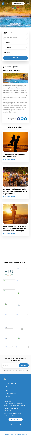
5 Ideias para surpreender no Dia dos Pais (14, 155)
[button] (28, 3)
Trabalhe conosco (11, 393)
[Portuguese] (15, 8)
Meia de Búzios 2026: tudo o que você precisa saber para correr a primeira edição (15, 228)
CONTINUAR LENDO (9, 159)
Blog (7, 390)
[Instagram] (11, 425)
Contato (8, 397)
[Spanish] (18, 8)
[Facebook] (15, 425)
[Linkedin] (20, 425)
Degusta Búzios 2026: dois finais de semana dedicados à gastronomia (15, 191)
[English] (13, 8)
